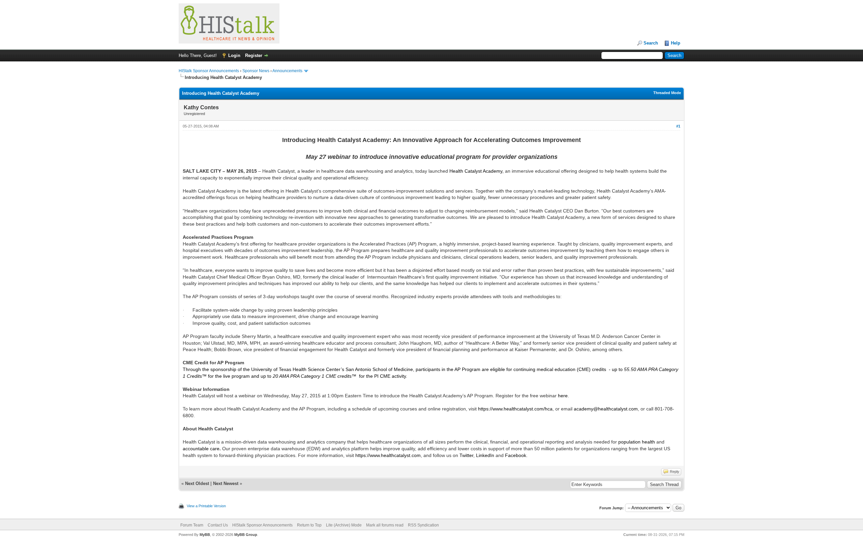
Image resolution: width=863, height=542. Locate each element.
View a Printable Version (206, 506)
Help (675, 43)
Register (253, 55)
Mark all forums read (385, 525)
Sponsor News (255, 70)
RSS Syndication (423, 525)
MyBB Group (245, 535)
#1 (678, 126)
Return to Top (309, 525)
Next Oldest (197, 483)
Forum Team (191, 525)
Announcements (287, 70)
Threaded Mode (667, 93)
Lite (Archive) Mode (344, 525)
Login (234, 55)
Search (651, 43)
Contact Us (218, 525)
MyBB (205, 535)
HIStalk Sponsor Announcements (209, 70)
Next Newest (225, 483)
